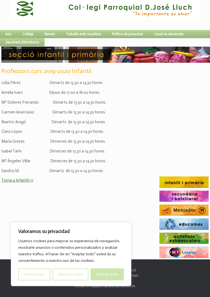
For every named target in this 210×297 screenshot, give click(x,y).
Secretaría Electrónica (22, 42)
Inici (8, 34)
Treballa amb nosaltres (83, 34)
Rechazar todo (70, 274)
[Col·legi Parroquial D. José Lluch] (11, 15)
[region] (71, 254)
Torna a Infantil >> (17, 180)
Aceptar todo (107, 274)
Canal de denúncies (168, 34)
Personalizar (34, 274)
